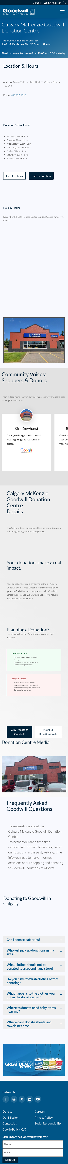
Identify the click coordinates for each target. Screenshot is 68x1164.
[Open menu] (62, 12)
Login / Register (52, 2)
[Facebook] (5, 1099)
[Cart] (64, 2)
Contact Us (9, 1123)
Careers (37, 2)
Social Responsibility (48, 1123)
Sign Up (10, 1159)
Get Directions (14, 175)
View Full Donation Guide (48, 731)
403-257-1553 (18, 95)
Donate (7, 1111)
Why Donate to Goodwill (19, 731)
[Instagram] (14, 1099)
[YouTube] (37, 1099)
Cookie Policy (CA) (14, 1129)
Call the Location (41, 175)
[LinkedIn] (29, 1099)
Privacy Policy (44, 1117)
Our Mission (10, 1117)
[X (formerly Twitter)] (22, 1099)
